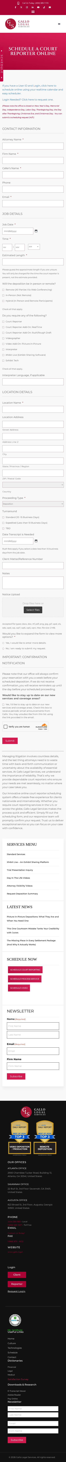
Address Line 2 (10, 442)
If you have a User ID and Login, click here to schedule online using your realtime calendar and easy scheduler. (32, 89)
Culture (12, 1343)
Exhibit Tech (12, 360)
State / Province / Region (15, 466)
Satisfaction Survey (18, 1379)
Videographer (13, 338)
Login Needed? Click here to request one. (27, 99)
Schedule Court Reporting (25, 970)
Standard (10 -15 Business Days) (22, 517)
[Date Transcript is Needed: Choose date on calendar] (36, 540)
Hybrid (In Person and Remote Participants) (29, 300)
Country (6, 491)
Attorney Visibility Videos (20, 885)
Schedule (12, 1352)
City (4, 454)
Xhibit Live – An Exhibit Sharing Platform (28, 862)
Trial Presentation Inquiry (20, 870)
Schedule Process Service (24, 979)
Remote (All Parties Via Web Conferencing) (29, 289)
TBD (8, 528)
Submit (10, 740)
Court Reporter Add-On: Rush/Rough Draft (28, 332)
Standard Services (16, 854)
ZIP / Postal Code (11, 478)
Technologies (15, 1348)
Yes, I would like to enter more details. (26, 642)
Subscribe (16, 1076)
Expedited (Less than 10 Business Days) (26, 522)
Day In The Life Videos (18, 878)
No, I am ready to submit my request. (26, 648)
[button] (33, 11)
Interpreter (11, 349)
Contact (12, 1357)
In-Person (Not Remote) (18, 295)
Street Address (10, 429)
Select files (33, 609)
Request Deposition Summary (22, 893)
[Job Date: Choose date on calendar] (36, 230)
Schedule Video (19, 988)
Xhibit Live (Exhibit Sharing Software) (26, 355)
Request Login (16, 1291)
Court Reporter (14, 321)
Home (11, 1338)
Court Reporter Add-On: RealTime (24, 327)
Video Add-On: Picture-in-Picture (23, 343)
